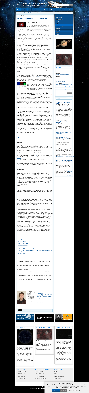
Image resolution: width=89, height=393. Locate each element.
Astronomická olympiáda (22, 374)
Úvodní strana (19, 12)
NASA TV (19, 380)
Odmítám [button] (63, 390)
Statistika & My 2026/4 (65, 138)
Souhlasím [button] (56, 390)
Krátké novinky (59, 98)
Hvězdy (57, 21)
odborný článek (21, 239)
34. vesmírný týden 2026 (22, 327)
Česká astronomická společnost (25, 383)
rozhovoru (66, 141)
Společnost (62, 9)
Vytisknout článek (50, 15)
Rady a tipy (38, 374)
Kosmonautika (59, 17)
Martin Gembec (64, 100)
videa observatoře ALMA (22, 245)
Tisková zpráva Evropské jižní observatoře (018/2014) (37, 25)
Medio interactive (38, 388)
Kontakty (69, 9)
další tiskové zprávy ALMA (23, 253)
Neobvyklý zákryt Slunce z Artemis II (64, 160)
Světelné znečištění (59, 26)
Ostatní (57, 32)
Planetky (56, 374)
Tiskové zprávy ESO (21, 376)
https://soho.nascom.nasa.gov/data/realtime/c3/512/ (65, 156)
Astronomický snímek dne (62, 37)
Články (18, 9)
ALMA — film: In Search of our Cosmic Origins (27, 248)
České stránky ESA (21, 378)
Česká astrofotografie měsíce (63, 51)
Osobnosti (58, 30)
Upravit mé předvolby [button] (74, 390)
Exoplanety (58, 23)
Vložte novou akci (70, 66)
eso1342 (19, 158)
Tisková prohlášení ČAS (22, 371)
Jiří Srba (24, 15)
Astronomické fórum (39, 380)
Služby (51, 9)
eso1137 (35, 155)
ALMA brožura (20, 247)
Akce (29, 9)
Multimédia (58, 28)
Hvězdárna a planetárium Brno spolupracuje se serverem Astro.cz (43, 383)
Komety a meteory (57, 380)
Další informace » (29, 365)
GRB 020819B (33, 76)
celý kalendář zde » (68, 86)
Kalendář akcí (59, 67)
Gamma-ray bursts (28, 44)
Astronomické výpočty (40, 373)
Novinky (24, 9)
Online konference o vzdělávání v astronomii (63, 122)
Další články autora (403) (40, 291)
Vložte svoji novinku (69, 97)
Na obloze (35, 9)
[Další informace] (25, 337)
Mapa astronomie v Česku (41, 378)
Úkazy (57, 15)
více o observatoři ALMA (22, 241)
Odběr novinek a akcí (61, 90)
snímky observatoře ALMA (23, 243)
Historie (57, 34)
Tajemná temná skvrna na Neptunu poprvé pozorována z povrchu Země (44, 299)
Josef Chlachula (64, 135)
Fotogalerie (44, 9)
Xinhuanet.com (59, 117)
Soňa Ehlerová (64, 120)
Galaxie (55, 373)
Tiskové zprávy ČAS (21, 373)
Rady (56, 9)
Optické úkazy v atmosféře (59, 376)
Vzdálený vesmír (30, 12)
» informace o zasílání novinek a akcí (62, 95)
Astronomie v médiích (40, 376)
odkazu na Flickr (69, 171)
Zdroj (18, 137)
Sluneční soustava (59, 19)
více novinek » (69, 175)
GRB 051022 (39, 76)
